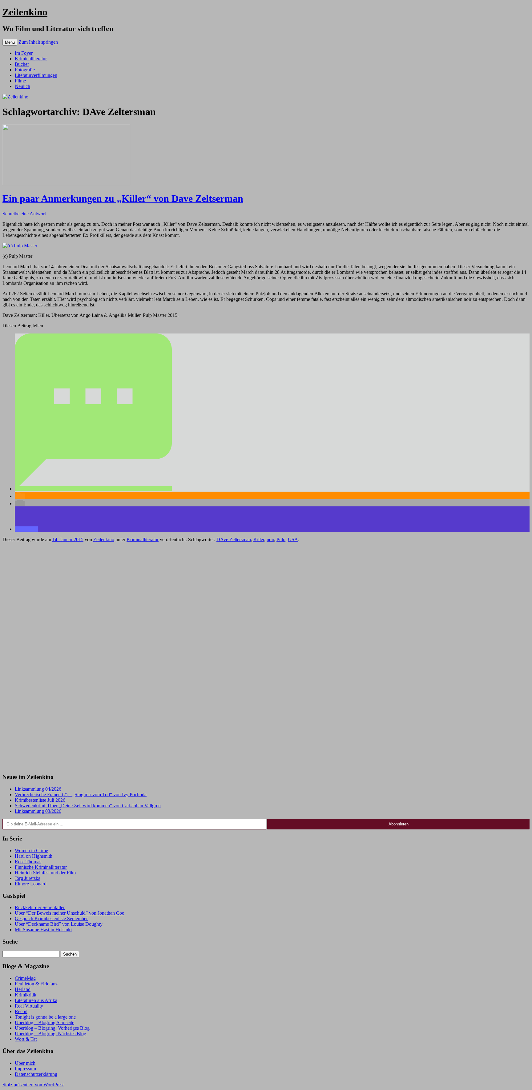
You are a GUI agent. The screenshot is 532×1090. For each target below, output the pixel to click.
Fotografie (25, 69)
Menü (10, 42)
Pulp (280, 539)
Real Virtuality (29, 1005)
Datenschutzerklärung (36, 1074)
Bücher (22, 64)
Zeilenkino (24, 12)
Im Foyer (24, 53)
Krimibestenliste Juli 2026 (40, 800)
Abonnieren (399, 824)
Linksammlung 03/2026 (38, 811)
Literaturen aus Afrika (36, 1000)
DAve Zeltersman (233, 539)
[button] (93, 488)
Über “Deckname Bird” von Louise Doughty (59, 924)
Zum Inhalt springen (38, 42)
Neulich (22, 86)
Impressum (25, 1068)
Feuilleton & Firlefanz (36, 983)
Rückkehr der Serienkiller (40, 907)
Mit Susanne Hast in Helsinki (43, 929)
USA (293, 539)
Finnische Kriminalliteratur (41, 867)
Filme (20, 80)
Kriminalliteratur (31, 58)
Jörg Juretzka (27, 878)
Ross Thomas (28, 861)
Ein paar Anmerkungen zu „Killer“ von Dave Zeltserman (122, 198)
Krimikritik (25, 994)
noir (270, 539)
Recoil (21, 1011)
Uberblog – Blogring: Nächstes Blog (50, 1033)
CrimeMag (25, 978)
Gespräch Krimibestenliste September (51, 918)
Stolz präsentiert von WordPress (33, 1084)
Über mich (25, 1063)
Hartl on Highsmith (33, 856)
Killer (258, 539)
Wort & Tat (26, 1039)
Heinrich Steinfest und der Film (45, 872)
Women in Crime (31, 850)
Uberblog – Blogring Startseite (44, 1022)
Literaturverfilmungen (36, 75)
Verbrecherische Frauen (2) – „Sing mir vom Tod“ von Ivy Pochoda (81, 794)
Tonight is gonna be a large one (45, 1017)
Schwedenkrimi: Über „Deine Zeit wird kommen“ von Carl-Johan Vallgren (88, 805)
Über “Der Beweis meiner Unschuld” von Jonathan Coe (69, 913)
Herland (22, 989)
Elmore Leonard (30, 883)
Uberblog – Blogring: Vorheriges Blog (52, 1028)
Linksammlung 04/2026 (38, 789)
